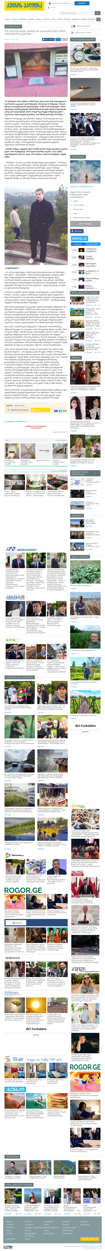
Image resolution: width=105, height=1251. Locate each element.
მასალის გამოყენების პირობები (92, 1248)
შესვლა (53, 7)
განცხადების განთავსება (61, 3)
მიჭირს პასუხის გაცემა (81, 217)
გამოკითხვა (78, 157)
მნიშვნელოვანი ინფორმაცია (80, 473)
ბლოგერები (12, 1157)
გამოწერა (82, 3)
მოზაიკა (76, 358)
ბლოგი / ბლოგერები (83, 26)
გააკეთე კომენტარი (60, 432)
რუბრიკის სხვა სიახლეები (19, 677)
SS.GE (7, 440)
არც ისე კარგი (78, 205)
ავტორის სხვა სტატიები (20, 410)
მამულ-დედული (80, 557)
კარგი (75, 201)
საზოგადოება (13, 26)
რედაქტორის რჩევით (83, 39)
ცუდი (75, 213)
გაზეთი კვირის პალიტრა (83, 32)
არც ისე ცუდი (78, 209)
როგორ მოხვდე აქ (61, 440)
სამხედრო (77, 516)
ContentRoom (59, 471)
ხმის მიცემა (85, 224)
